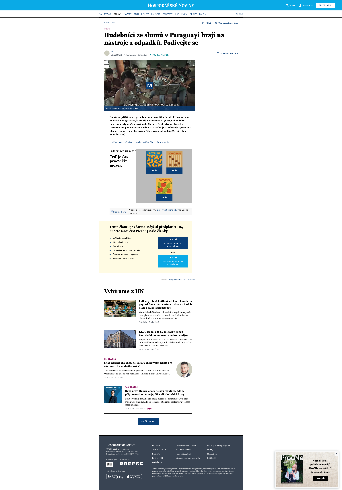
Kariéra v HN (157, 458)
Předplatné (325, 5)
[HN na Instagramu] (129, 463)
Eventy (210, 450)
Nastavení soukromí (184, 454)
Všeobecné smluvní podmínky (188, 458)
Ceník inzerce (157, 462)
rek (112, 51)
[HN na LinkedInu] (133, 463)
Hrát (154, 170)
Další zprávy (148, 421)
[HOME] (100, 14)
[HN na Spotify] (137, 463)
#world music (163, 142)
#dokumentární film (144, 142)
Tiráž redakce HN (159, 450)
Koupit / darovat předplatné (218, 446)
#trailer (128, 142)
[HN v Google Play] (115, 476)
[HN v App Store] (134, 476)
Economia (156, 454)
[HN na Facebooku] (125, 463)
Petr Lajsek (110, 359)
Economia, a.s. (123, 449)
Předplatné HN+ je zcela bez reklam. (182, 280)
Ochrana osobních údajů (186, 446)
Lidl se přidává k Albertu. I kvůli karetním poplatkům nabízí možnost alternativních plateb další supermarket (165, 304)
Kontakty (156, 446)
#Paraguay (117, 142)
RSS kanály (211, 458)
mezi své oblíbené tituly (168, 210)
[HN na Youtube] (141, 463)
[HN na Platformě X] (121, 463)
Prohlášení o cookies (184, 450)
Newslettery (212, 454)
